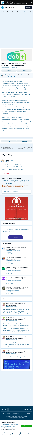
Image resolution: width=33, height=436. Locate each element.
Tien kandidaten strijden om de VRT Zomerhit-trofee (16, 258)
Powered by (16, 417)
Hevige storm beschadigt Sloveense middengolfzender (16, 248)
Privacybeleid (16, 413)
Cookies (28, 413)
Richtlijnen (12, 429)
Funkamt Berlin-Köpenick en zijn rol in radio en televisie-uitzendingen (17, 288)
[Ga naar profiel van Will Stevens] (4, 318)
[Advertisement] (16, 30)
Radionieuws (18, 250)
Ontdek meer (3, 2)
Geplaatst (14, 306)
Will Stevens (9, 320)
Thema (9, 413)
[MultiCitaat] (2, 173)
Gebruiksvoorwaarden (7, 428)
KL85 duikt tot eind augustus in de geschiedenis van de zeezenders (16, 278)
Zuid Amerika (26, 75)
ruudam (7, 160)
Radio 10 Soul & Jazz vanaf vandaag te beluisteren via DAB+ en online (17, 268)
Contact (23, 413)
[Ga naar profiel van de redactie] (2, 76)
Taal (4, 413)
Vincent (8, 353)
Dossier (17, 290)
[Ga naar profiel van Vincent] (4, 351)
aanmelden (14, 181)
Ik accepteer (27, 426)
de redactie (18, 75)
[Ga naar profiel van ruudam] (2, 161)
